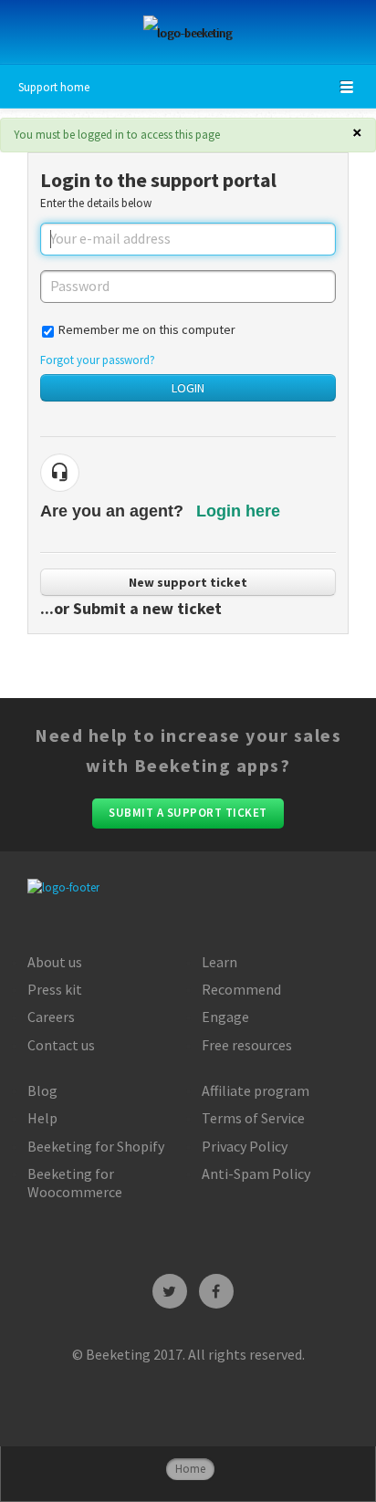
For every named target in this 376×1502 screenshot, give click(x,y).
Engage (225, 1016)
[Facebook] (216, 1291)
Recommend (241, 989)
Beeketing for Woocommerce (74, 1182)
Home (190, 1468)
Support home (53, 87)
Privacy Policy (244, 1146)
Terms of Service (253, 1118)
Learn (219, 962)
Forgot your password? (97, 360)
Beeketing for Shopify (95, 1146)
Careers (51, 1016)
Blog (42, 1090)
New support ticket (188, 582)
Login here (238, 511)
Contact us (61, 1045)
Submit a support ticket (188, 812)
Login (188, 388)
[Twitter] (169, 1291)
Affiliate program (255, 1090)
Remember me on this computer (146, 329)
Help (42, 1118)
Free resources (247, 1045)
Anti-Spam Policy (256, 1173)
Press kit (54, 989)
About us (54, 962)
